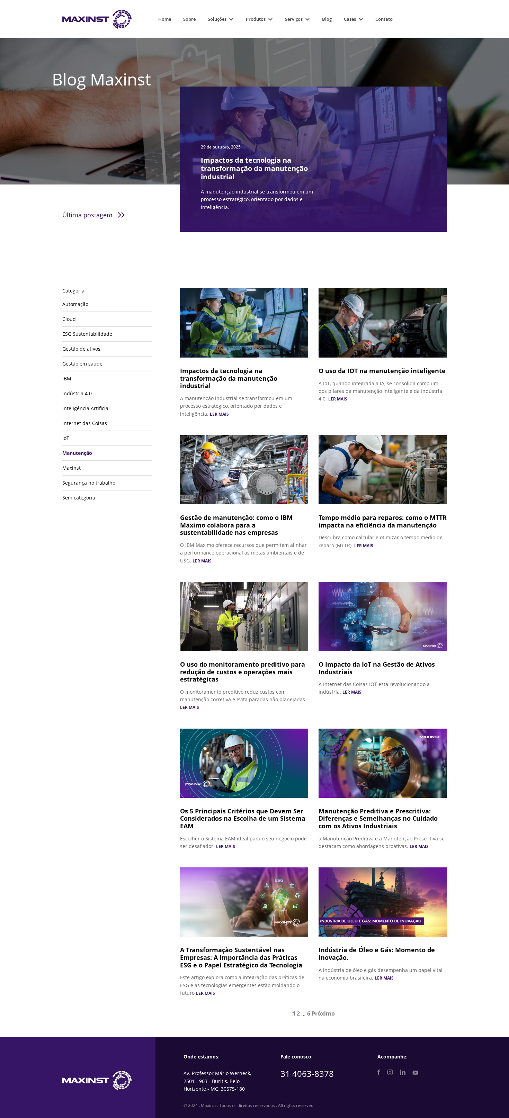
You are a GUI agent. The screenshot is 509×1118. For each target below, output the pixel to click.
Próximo (323, 1013)
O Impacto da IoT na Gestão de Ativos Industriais (377, 668)
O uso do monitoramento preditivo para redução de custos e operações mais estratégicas (242, 671)
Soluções (217, 19)
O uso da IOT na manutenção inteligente (382, 371)
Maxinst (71, 468)
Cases (350, 19)
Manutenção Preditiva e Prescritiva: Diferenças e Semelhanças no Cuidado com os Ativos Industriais (378, 818)
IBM (66, 378)
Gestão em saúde (82, 363)
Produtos (256, 19)
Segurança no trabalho (88, 482)
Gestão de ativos (81, 348)
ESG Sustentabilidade (87, 334)
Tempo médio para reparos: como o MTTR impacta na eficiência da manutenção (383, 521)
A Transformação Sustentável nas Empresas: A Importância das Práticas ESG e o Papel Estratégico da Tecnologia (241, 957)
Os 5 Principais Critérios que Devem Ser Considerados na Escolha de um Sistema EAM (242, 818)
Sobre (189, 19)
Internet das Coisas (84, 423)
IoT (65, 438)
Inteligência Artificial (86, 408)
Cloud (69, 319)
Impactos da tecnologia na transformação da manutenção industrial (228, 378)
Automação (75, 304)
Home (164, 19)
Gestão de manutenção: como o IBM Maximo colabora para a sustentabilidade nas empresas (236, 525)
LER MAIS (219, 414)
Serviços (294, 19)
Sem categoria (78, 497)
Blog (327, 19)
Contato (384, 19)
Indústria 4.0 (77, 393)
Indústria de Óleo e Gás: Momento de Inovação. (377, 954)
